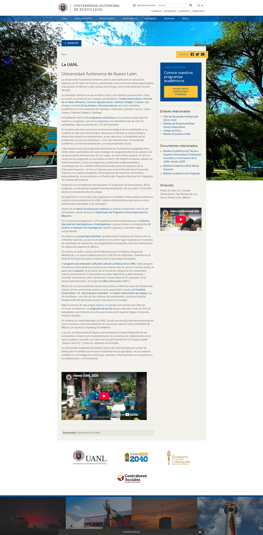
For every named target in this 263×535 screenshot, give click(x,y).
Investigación (150, 18)
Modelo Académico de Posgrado (181, 173)
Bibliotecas (169, 18)
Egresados (198, 11)
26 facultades (88, 105)
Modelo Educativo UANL (177, 134)
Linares (139, 102)
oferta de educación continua (92, 208)
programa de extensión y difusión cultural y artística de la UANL (100, 263)
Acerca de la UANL (83, 18)
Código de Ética (172, 130)
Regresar (72, 43)
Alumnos (156, 11)
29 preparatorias (107, 105)
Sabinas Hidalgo (123, 102)
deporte (79, 270)
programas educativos (102, 117)
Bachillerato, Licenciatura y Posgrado (181, 92)
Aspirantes (170, 11)
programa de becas (101, 308)
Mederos (80, 102)
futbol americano (111, 281)
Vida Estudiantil (129, 18)
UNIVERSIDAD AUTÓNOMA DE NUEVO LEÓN (97, 7)
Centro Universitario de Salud (129, 293)
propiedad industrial (89, 236)
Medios (185, 18)
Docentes (184, 11)
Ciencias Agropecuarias (99, 102)
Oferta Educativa (107, 18)
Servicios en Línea (146, 5)
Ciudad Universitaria (130, 98)
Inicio (64, 18)
